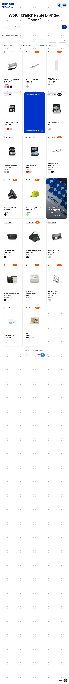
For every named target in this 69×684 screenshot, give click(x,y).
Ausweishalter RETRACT (53, 164)
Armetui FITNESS (10, 208)
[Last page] (47, 355)
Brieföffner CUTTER (11, 336)
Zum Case (55, 215)
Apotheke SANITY (32, 165)
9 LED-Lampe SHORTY (11, 80)
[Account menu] (59, 5)
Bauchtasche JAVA (10, 250)
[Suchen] (64, 27)
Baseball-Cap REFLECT (34, 208)
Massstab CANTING (32, 80)
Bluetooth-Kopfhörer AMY (31, 292)
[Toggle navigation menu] (64, 5)
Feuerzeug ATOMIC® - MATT (54, 79)
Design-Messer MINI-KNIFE (53, 292)
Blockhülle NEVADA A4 (33, 250)
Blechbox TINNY (53, 250)
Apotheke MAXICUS (54, 122)
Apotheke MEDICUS (10, 165)
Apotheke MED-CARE (11, 122)
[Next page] (42, 355)
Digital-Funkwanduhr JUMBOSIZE (33, 335)
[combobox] (52, 41)
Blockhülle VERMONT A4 (12, 293)
